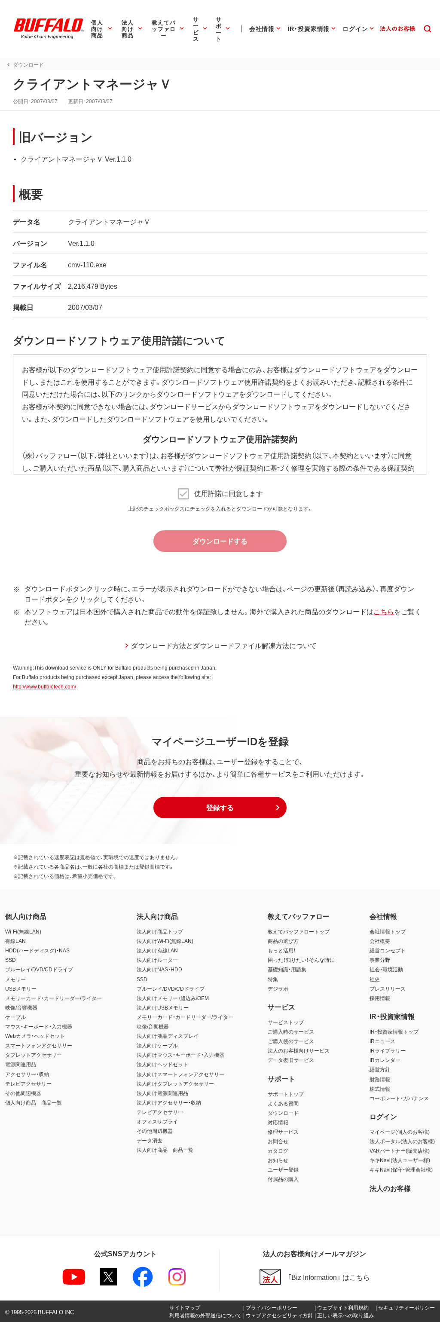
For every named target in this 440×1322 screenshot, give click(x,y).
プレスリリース (388, 988)
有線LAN (15, 941)
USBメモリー (21, 988)
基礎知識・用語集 (287, 969)
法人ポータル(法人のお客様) (402, 1141)
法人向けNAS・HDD (159, 969)
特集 (273, 979)
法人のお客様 (390, 1188)
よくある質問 (283, 1103)
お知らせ (278, 1160)
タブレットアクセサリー (33, 1055)
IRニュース (382, 1041)
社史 (375, 979)
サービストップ (286, 1022)
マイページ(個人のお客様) (400, 1131)
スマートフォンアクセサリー (38, 1045)
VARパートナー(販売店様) (400, 1150)
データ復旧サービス (291, 1060)
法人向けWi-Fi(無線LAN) (165, 941)
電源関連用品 (20, 1064)
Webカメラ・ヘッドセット (35, 1036)
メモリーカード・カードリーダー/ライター (53, 998)
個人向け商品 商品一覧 (33, 1102)
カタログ (278, 1150)
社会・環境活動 (386, 969)
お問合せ (278, 1141)
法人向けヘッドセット (162, 1064)
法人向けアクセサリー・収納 (169, 1102)
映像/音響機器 (21, 1007)
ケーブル (15, 1017)
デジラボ (278, 988)
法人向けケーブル (157, 1045)
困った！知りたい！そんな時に (301, 960)
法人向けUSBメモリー (163, 1007)
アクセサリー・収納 (27, 1074)
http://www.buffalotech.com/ (44, 686)
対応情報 (278, 1122)
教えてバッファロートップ (299, 931)
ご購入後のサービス (291, 1041)
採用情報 (380, 998)
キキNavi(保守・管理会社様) (401, 1169)
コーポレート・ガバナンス (399, 1098)
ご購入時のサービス (291, 1031)
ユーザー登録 (283, 1169)
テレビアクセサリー (28, 1083)
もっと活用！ (282, 950)
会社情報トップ (388, 931)
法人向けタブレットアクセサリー (175, 1083)
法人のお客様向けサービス (299, 1050)
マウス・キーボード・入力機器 (38, 1026)
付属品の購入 (283, 1179)
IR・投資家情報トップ (394, 1031)
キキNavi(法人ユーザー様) (400, 1160)
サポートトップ (286, 1094)
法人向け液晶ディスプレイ (168, 1036)
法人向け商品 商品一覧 (165, 1150)
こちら (383, 611)
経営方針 (380, 1069)
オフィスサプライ (157, 1121)
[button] (220, 807)
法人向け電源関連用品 (162, 1093)
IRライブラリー (388, 1050)
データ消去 (149, 1140)
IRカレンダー (385, 1060)
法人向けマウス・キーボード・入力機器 (180, 1055)
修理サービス (283, 1131)
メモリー (15, 979)
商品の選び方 (283, 941)
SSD (10, 960)
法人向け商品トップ (160, 931)
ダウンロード (283, 1113)
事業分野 (380, 960)
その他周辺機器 (23, 1093)
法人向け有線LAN (157, 950)
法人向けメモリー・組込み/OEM (173, 998)
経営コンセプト (388, 950)
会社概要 (380, 941)
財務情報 (380, 1079)
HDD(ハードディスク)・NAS (37, 950)
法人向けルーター (157, 960)
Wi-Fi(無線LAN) (23, 931)
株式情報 (380, 1088)
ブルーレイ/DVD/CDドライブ (39, 969)
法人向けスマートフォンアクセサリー (180, 1074)
